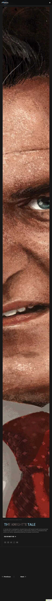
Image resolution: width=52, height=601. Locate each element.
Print (20, 519)
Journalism (16, 519)
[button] (50, 3)
